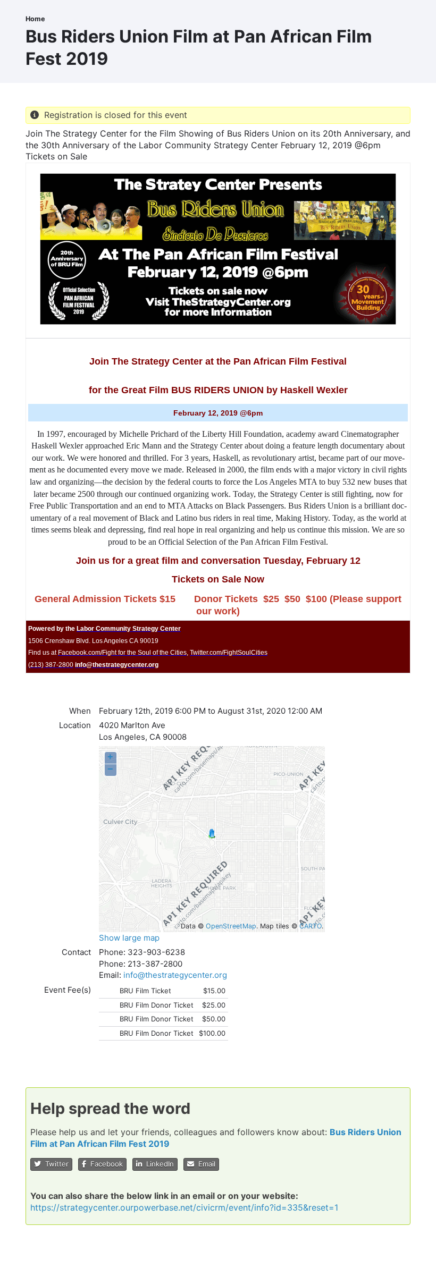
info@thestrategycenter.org (175, 975)
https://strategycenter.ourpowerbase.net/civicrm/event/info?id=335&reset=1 (184, 1207)
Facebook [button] (104, 1164)
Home (35, 19)
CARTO (310, 926)
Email (204, 1164)
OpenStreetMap (231, 926)
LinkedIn (158, 1164)
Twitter (55, 1164)
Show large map (129, 938)
